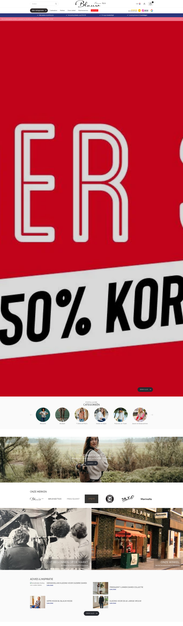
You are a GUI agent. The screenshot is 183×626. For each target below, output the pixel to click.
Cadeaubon (53, 10)
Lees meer (50, 585)
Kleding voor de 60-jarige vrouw (125, 601)
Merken (62, 10)
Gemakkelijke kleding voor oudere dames (67, 583)
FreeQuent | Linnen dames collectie (126, 587)
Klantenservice (83, 10)
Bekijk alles (90, 613)
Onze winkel (72, 10)
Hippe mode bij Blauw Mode (59, 601)
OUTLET (95, 10)
